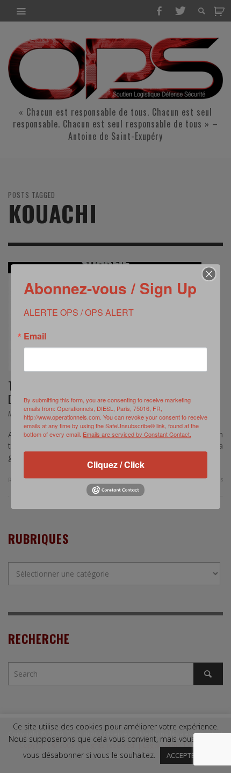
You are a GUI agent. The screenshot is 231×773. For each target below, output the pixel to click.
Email (35, 336)
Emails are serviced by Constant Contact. (137, 434)
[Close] (209, 273)
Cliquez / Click (116, 464)
